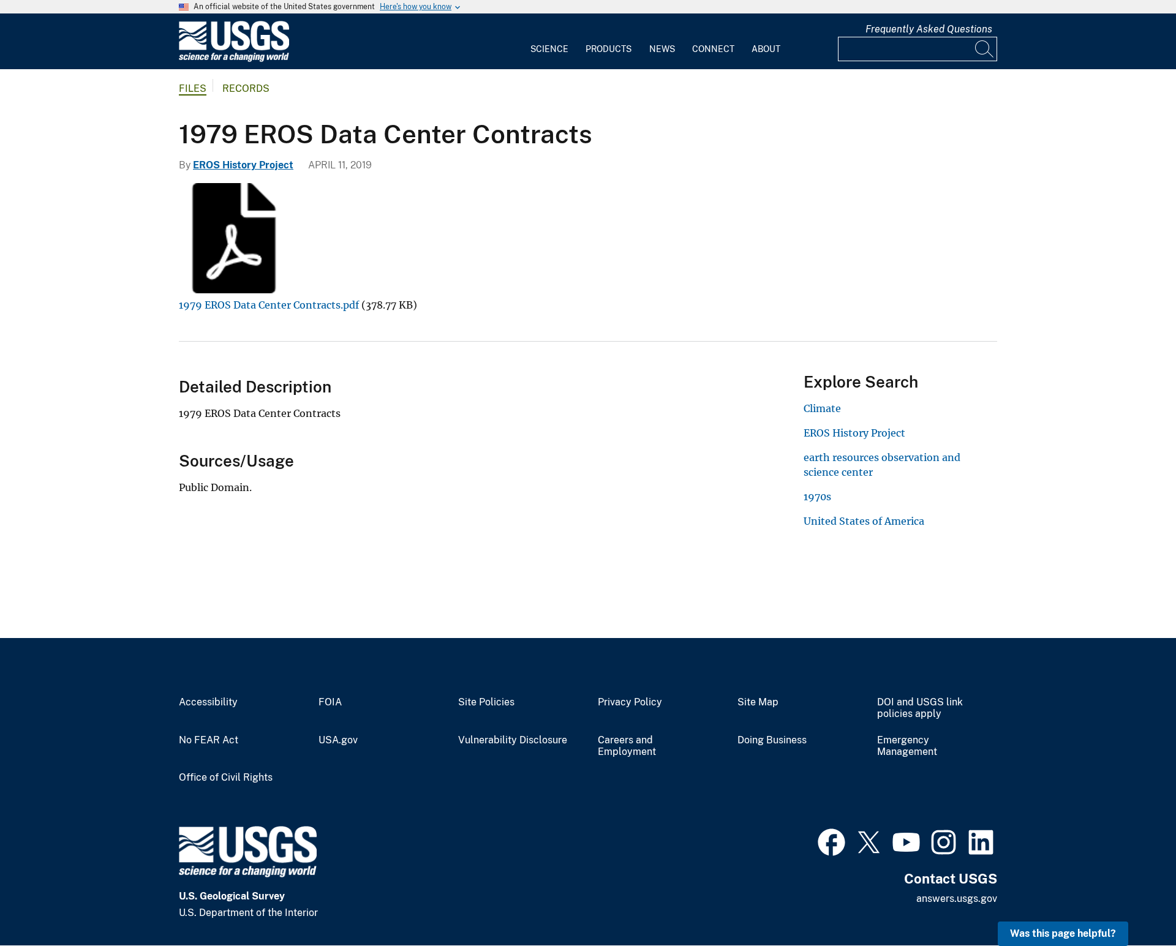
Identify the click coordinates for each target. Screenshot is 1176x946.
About (766, 49)
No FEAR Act (208, 740)
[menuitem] (549, 41)
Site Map (757, 702)
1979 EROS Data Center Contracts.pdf (269, 305)
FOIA (330, 702)
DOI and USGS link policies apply (920, 708)
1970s (817, 496)
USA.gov (338, 740)
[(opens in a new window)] (831, 840)
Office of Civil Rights (226, 777)
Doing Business (772, 740)
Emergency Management (907, 746)
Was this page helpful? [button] (1063, 933)
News (662, 49)
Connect (713, 49)
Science (549, 49)
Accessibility (208, 702)
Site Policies (486, 702)
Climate (822, 408)
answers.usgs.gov (956, 898)
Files (192, 88)
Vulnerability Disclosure (512, 740)
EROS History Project (243, 165)
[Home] (234, 59)
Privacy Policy (630, 702)
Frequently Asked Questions (928, 29)
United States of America (864, 521)
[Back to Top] (1132, 902)
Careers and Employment (627, 746)
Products (608, 49)
